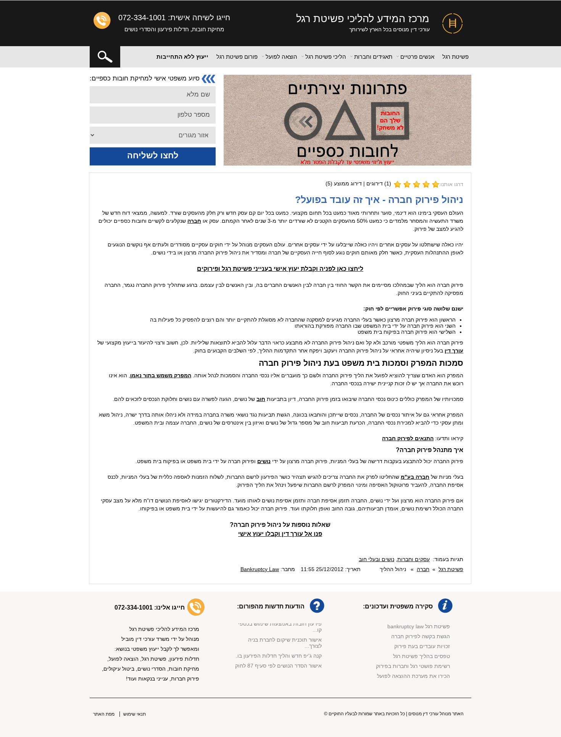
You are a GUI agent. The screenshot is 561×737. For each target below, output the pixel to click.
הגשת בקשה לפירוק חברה (420, 636)
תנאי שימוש (134, 714)
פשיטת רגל (455, 56)
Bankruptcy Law (259, 569)
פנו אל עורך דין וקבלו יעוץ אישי (280, 534)
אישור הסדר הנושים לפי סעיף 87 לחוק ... (278, 666)
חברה (423, 569)
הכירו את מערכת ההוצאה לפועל (413, 676)
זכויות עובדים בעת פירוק (422, 646)
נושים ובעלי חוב (376, 559)
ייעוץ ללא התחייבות (182, 56)
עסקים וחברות (413, 559)
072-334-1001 (142, 17)
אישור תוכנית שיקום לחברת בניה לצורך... (285, 640)
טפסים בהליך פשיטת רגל (421, 656)
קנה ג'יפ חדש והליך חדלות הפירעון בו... (277, 653)
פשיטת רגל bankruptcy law (418, 626)
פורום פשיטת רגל (237, 56)
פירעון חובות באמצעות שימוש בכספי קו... (280, 624)
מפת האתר (103, 714)
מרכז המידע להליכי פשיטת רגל (362, 18)
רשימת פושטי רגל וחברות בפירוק (413, 666)
